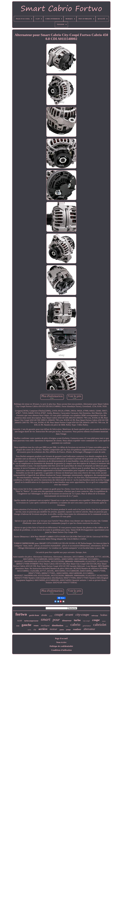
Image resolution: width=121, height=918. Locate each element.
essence (104, 621)
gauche (26, 625)
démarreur (66, 620)
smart (45, 619)
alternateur (89, 629)
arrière (43, 629)
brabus (103, 615)
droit (17, 626)
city (34, 630)
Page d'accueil (61, 638)
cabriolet (99, 625)
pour (56, 619)
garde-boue (34, 615)
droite (44, 615)
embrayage (94, 615)
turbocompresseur (31, 621)
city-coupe (82, 614)
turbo (77, 620)
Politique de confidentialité (61, 646)
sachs (29, 630)
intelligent (45, 625)
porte (50, 616)
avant (69, 614)
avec (67, 626)
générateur (87, 626)
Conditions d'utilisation (61, 650)
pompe (68, 630)
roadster (77, 629)
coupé (59, 614)
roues (36, 625)
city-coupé (86, 621)
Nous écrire (61, 642)
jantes (62, 630)
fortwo (21, 614)
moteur (53, 629)
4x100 (19, 621)
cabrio (75, 624)
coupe (96, 620)
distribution (57, 625)
